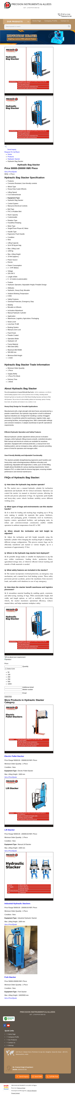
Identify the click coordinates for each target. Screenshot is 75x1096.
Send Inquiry (11, 149)
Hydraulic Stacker (14, 159)
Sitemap (11, 1045)
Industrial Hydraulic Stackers (17, 903)
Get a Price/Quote (10, 172)
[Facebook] (4, 1026)
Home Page (36, 21)
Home (10, 154)
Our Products (15, 21)
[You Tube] (8, 1026)
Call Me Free (53, 1076)
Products (11, 157)
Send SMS (38, 1076)
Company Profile (51, 21)
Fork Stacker (10, 977)
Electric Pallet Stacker (14, 756)
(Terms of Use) (21, 1088)
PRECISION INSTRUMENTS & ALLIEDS (31, 6)
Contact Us (65, 21)
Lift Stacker (9, 830)
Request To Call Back (12, 152)
